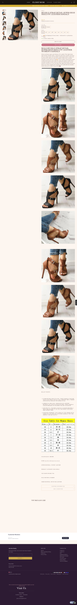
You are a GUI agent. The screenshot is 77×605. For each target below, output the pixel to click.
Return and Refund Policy (46, 551)
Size (42, 30)
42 (64, 32)
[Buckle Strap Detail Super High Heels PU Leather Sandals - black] (10, 526)
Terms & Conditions (64, 561)
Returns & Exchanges (64, 555)
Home (28, 2)
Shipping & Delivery (64, 554)
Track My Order (63, 558)
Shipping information (58, 486)
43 (67, 32)
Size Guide (62, 557)
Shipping (43, 21)
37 (49, 32)
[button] (65, 538)
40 (58, 32)
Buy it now (58, 44)
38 (52, 32)
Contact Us (43, 553)
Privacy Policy (44, 554)
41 (61, 32)
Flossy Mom (38, 2)
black (43, 27)
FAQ (60, 553)
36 (46, 32)
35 (43, 32)
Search (42, 550)
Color (43, 24)
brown (48, 27)
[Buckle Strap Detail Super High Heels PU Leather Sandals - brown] (11, 526)
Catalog (49, 2)
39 (55, 32)
